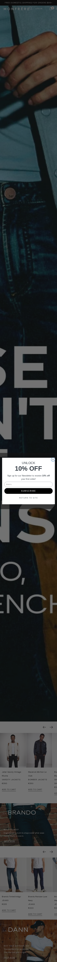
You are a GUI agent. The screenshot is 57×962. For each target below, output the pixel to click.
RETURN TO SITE (28, 498)
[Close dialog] (53, 459)
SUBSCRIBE (28, 491)
